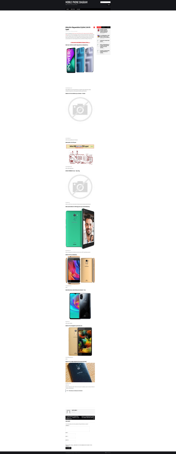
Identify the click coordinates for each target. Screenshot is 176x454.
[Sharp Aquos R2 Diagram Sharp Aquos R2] (98, 41)
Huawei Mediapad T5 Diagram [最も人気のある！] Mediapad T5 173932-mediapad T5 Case (72, 417)
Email (67, 436)
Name (67, 432)
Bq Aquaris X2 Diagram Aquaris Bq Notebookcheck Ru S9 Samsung (104, 51)
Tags (108, 27)
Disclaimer (78, 9)
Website (67, 440)
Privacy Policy (73, 9)
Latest (103, 27)
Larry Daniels (75, 31)
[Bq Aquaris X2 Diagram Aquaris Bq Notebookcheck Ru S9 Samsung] (98, 51)
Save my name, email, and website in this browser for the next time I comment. (79, 445)
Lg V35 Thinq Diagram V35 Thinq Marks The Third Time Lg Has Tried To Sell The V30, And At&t (104, 36)
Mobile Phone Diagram (76, 2)
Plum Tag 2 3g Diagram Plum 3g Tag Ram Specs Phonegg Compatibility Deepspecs (87, 417)
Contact (67, 9)
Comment (68, 425)
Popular (99, 27)
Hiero (106, 452)
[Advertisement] (88, 18)
